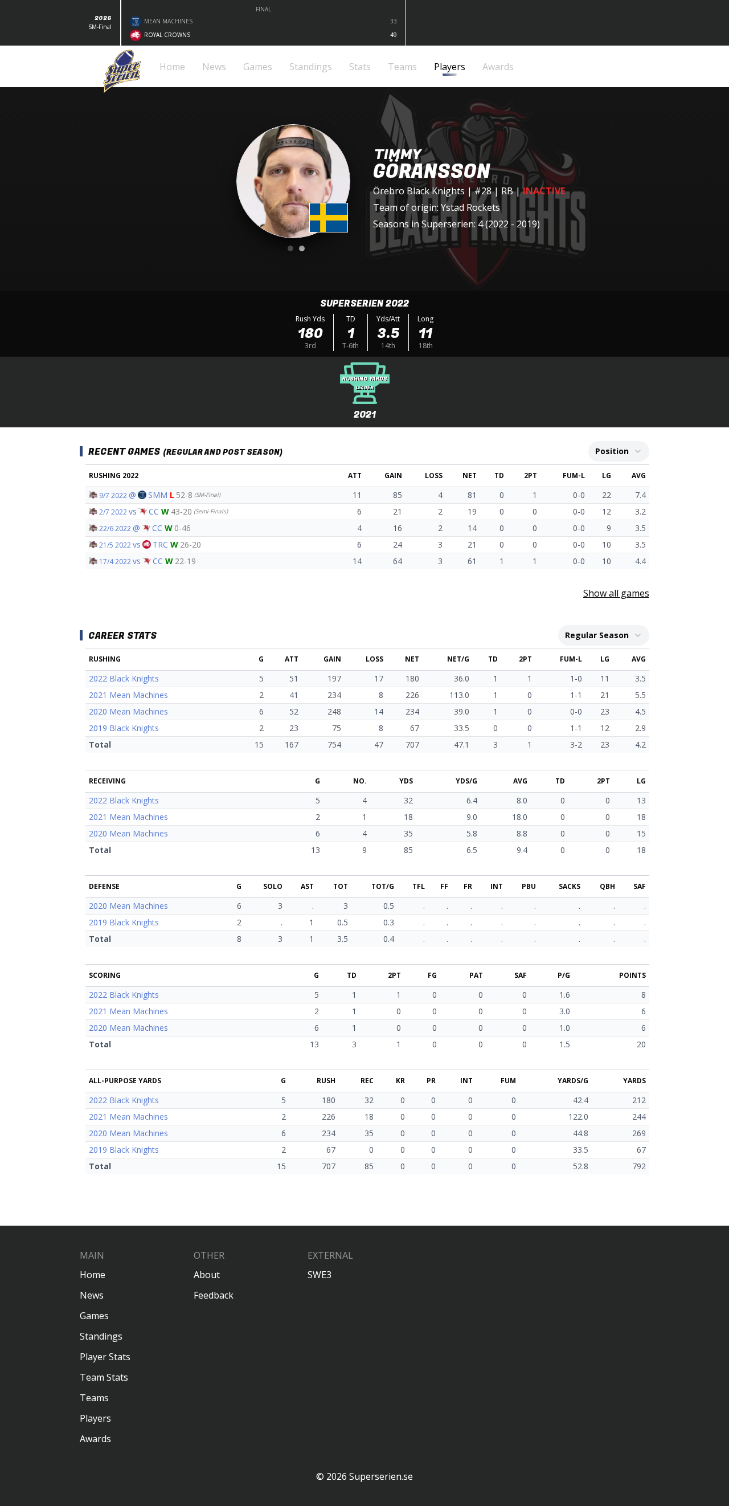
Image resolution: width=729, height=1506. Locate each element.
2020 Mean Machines (128, 711)
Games (94, 1315)
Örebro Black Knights (419, 191)
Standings (101, 1336)
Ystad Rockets (470, 207)
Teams (94, 1397)
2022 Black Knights (124, 678)
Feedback (214, 1295)
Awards (95, 1438)
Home (92, 1274)
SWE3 (319, 1274)
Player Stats (105, 1356)
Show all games (616, 593)
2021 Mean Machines (128, 694)
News (92, 1295)
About (207, 1274)
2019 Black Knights (124, 728)
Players (95, 1418)
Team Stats (104, 1377)
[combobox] (618, 451)
